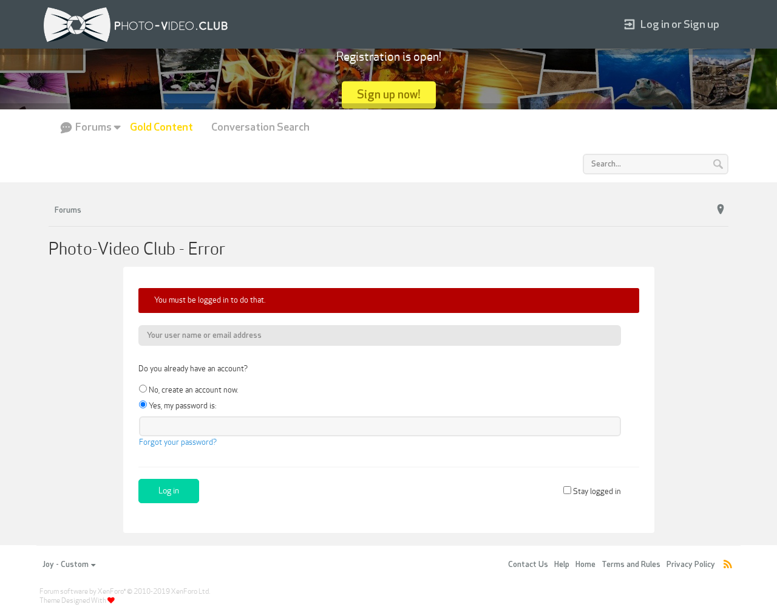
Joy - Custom (65, 564)
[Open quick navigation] (720, 209)
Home (585, 564)
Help (561, 564)
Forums (93, 127)
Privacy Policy (691, 564)
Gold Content (161, 127)
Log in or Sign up (679, 24)
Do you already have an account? (193, 369)
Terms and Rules (631, 564)
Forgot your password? (178, 442)
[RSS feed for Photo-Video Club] (728, 565)
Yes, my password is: (181, 406)
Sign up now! (389, 94)
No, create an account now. (192, 390)
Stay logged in (596, 491)
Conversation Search (260, 127)
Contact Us (528, 564)
